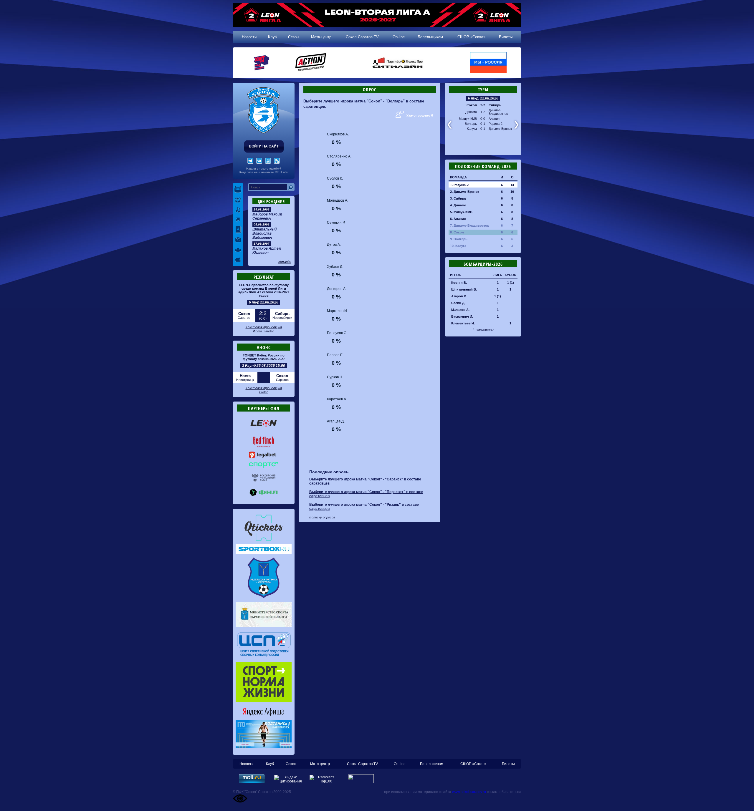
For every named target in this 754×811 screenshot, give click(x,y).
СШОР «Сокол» (471, 37)
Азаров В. (459, 296)
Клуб (272, 37)
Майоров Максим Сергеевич (267, 216)
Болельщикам (430, 37)
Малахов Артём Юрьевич (266, 250)
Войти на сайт (264, 146)
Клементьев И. (463, 323)
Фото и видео (263, 331)
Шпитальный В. (464, 289)
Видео (263, 392)
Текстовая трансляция (264, 327)
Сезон (293, 37)
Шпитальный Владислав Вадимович (264, 233)
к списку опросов (322, 517)
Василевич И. (462, 316)
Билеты (505, 37)
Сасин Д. (458, 303)
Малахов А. (460, 309)
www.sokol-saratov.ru (469, 792)
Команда (284, 261)
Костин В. (459, 282)
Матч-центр (321, 37)
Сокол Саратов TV (362, 37)
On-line (399, 37)
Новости (249, 37)
